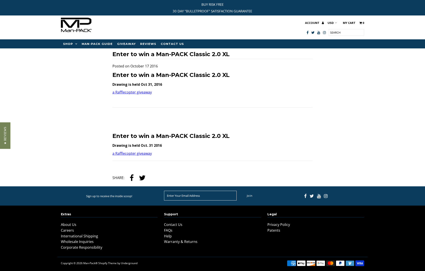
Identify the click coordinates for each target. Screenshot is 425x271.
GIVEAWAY (126, 44)
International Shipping (79, 236)
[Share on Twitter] (142, 178)
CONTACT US (172, 44)
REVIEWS (148, 44)
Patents (273, 230)
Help (168, 236)
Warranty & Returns (180, 241)
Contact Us (173, 224)
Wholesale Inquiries (77, 241)
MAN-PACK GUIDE (97, 44)
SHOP (68, 44)
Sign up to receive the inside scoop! (109, 196)
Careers (67, 230)
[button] (5, 135)
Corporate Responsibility (81, 247)
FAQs (168, 230)
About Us (68, 224)
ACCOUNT (312, 23)
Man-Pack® (90, 263)
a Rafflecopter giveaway (132, 92)
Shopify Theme (107, 263)
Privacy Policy (278, 224)
